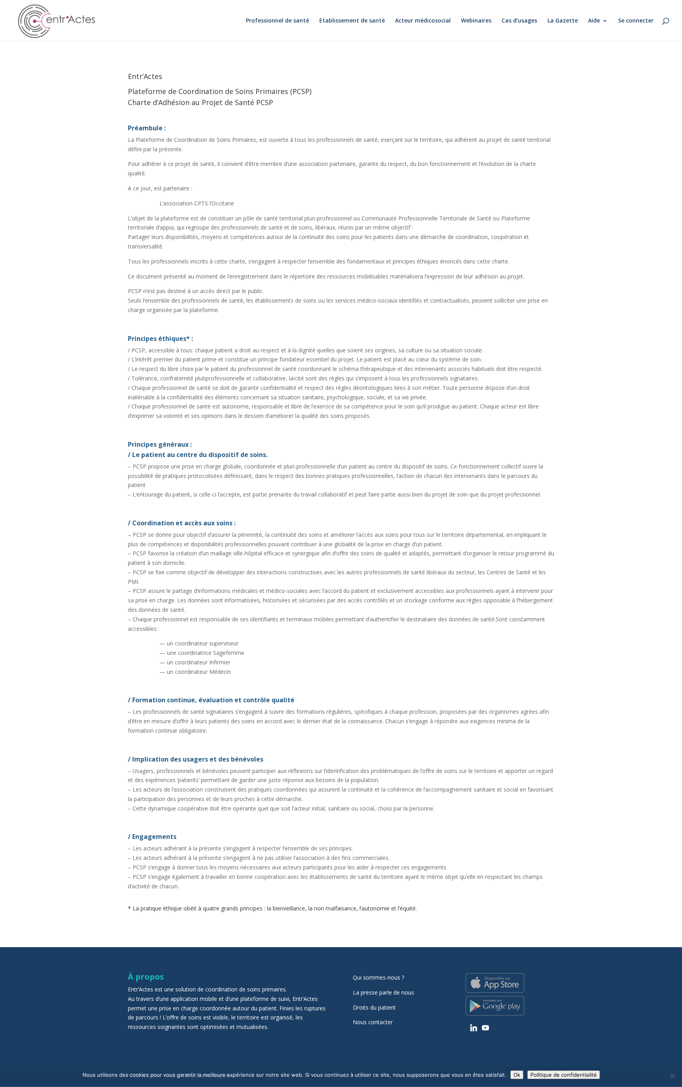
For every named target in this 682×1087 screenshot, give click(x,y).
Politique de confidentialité (563, 1075)
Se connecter (636, 21)
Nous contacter (373, 1022)
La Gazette (562, 21)
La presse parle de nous (383, 992)
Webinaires (476, 21)
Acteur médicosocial (423, 21)
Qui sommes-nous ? (378, 977)
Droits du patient (374, 1007)
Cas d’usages (519, 21)
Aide (594, 21)
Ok (516, 1075)
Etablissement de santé (352, 21)
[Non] (672, 1076)
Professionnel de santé (277, 21)
